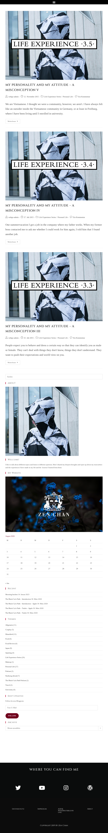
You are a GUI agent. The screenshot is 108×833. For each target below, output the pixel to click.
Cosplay (8, 630)
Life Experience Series (52, 97)
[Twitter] (18, 787)
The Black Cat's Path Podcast (15, 680)
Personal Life (68, 97)
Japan (7, 648)
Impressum (42, 809)
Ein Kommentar (84, 97)
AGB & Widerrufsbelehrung (65, 811)
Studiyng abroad (11, 676)
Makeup (8, 662)
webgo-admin (13, 97)
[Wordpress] (90, 787)
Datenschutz (18, 809)
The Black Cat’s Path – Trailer (16, 613)
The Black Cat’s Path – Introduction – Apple (21, 604)
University (9, 690)
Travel (7, 685)
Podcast (8, 671)
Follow (12, 716)
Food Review (10, 644)
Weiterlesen (14, 120)
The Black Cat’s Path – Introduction (18, 599)
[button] (54, 2)
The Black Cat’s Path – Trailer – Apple (19, 608)
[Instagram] (66, 787)
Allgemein (9, 625)
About (90, 809)
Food (7, 639)
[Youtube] (42, 787)
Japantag (8, 653)
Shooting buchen (11, 594)
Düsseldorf (9, 634)
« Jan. (7, 583)
